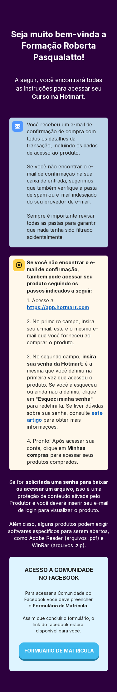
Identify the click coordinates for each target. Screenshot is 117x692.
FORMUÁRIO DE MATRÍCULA (59, 650)
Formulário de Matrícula (60, 605)
